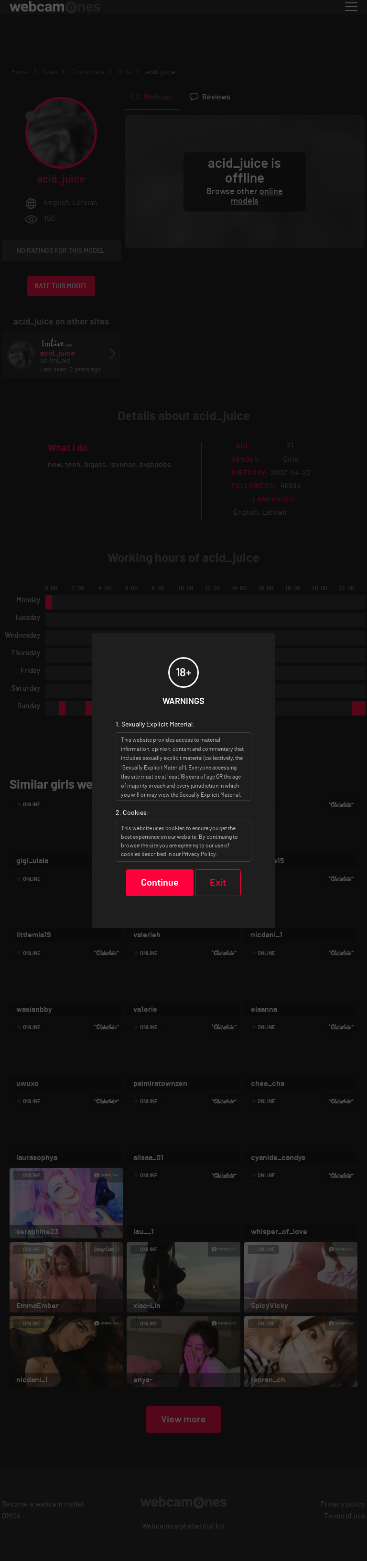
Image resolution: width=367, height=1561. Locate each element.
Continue (160, 883)
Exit (218, 883)
